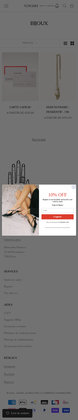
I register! (57, 217)
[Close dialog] (73, 187)
